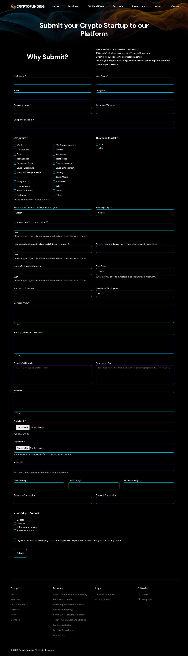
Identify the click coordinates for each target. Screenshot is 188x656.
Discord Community (106, 495)
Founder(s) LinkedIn (23, 363)
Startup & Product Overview (29, 332)
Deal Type (101, 266)
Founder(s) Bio (104, 363)
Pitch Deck (20, 421)
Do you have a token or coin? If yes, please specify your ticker (127, 244)
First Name (20, 75)
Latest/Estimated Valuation (28, 266)
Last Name (102, 75)
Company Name (22, 105)
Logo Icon (19, 441)
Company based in (24, 119)
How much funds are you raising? (31, 222)
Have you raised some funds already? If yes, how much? (41, 244)
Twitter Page (75, 480)
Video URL (19, 462)
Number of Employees (107, 288)
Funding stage (104, 207)
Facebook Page (131, 480)
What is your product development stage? (36, 207)
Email (17, 90)
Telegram (100, 90)
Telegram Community (24, 495)
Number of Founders (25, 288)
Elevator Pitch (21, 302)
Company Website (106, 105)
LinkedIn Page (20, 480)
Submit (20, 553)
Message (18, 390)
